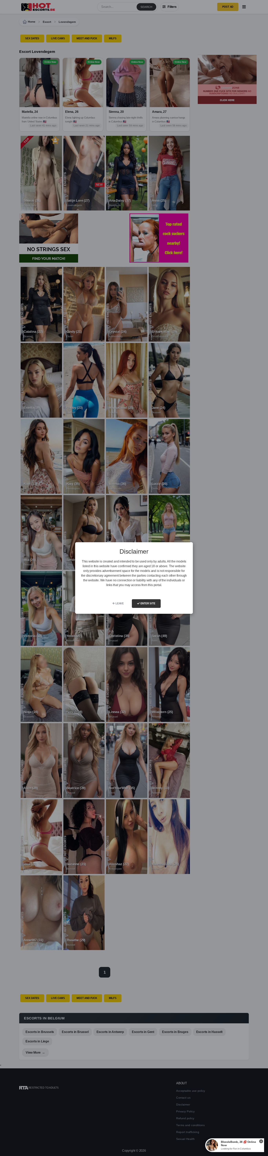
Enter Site (147, 603)
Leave (119, 603)
